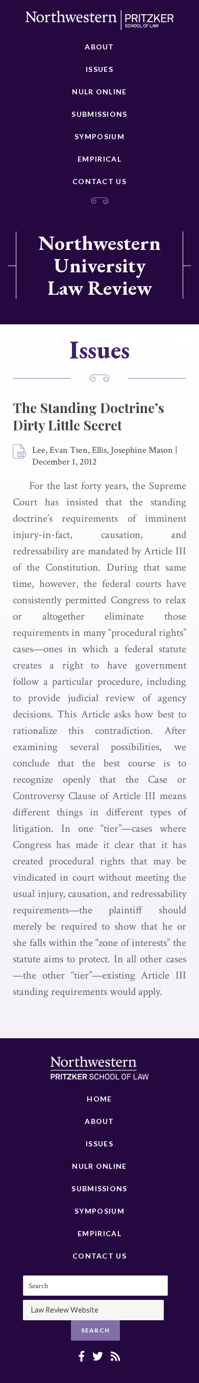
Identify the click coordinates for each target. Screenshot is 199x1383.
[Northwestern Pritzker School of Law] (99, 23)
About (99, 46)
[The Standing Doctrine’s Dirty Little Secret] (20, 451)
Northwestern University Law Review (99, 265)
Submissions (99, 114)
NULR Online (99, 91)
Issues (99, 69)
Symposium (99, 136)
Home (99, 1098)
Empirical (99, 159)
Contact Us (99, 181)
